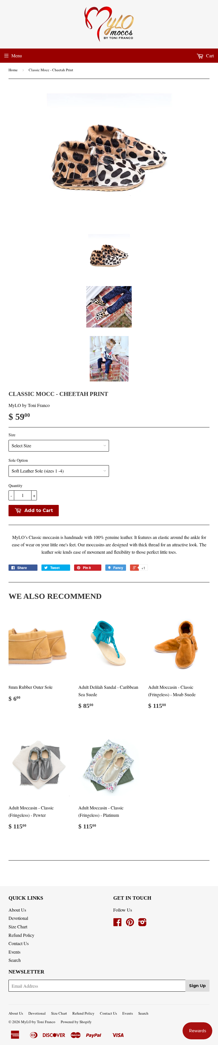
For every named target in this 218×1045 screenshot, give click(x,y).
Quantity (15, 485)
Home (13, 69)
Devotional (18, 918)
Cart (209, 55)
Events (14, 952)
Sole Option (18, 460)
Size (12, 434)
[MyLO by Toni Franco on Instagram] (142, 924)
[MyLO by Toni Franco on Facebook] (117, 924)
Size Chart (18, 926)
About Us (17, 910)
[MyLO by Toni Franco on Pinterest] (130, 924)
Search (15, 960)
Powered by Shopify (76, 1021)
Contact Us (19, 943)
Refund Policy (21, 935)
